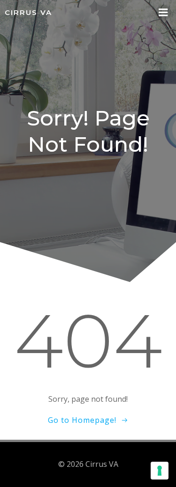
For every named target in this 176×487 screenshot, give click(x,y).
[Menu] (163, 13)
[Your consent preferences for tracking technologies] (159, 471)
